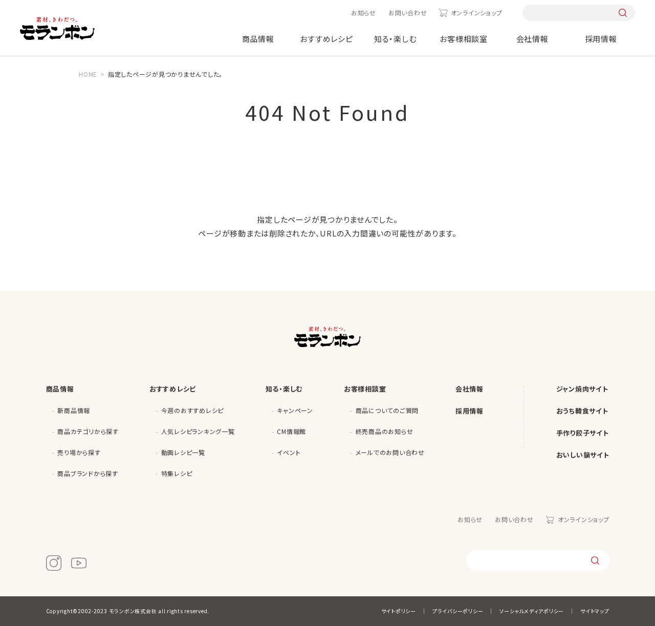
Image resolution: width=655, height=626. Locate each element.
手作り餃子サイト (582, 433)
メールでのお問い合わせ (390, 452)
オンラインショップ (476, 12)
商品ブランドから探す (87, 473)
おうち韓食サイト (582, 411)
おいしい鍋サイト (582, 455)
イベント (288, 452)
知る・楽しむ (395, 38)
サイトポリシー (398, 611)
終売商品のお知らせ (384, 431)
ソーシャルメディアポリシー (531, 611)
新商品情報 (73, 410)
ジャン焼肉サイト (582, 389)
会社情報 (532, 38)
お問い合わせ (407, 12)
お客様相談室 (464, 38)
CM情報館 (291, 431)
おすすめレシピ (326, 38)
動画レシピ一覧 (183, 452)
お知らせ (363, 12)
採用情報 (601, 38)
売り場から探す (78, 452)
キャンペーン (295, 410)
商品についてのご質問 (387, 410)
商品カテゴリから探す (88, 431)
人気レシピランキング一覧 (198, 431)
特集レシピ (176, 473)
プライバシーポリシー (458, 611)
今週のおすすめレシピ (192, 410)
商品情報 (258, 38)
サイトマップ (594, 611)
